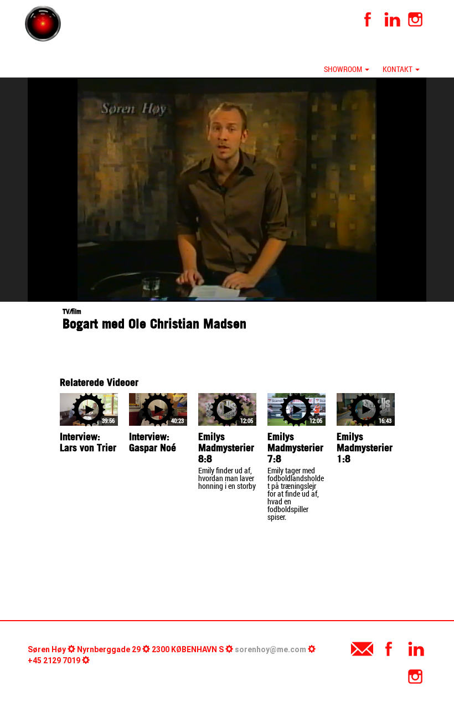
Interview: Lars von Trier (88, 442)
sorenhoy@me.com (270, 649)
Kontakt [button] (398, 69)
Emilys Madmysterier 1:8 (365, 447)
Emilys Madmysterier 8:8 (226, 447)
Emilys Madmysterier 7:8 (295, 447)
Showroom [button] (344, 69)
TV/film (72, 311)
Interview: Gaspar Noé (152, 442)
